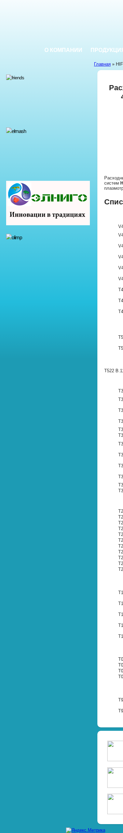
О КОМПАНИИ (63, 50)
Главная (102, 64)
